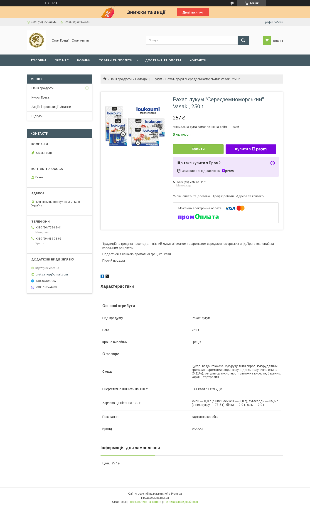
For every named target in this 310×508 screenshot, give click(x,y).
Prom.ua (176, 493)
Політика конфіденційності (180, 501)
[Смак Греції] (36, 48)
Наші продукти (121, 79)
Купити (198, 149)
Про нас (61, 60)
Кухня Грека (40, 97)
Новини (84, 60)
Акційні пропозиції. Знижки (51, 107)
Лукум (157, 79)
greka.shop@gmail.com (52, 274)
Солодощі (142, 79)
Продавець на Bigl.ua (155, 497)
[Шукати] (243, 40)
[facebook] (102, 277)
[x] (107, 277)
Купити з (243, 149)
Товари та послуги (116, 60)
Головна (38, 60)
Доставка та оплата (163, 60)
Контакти (198, 60)
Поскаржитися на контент (145, 501)
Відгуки (37, 116)
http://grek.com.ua (47, 268)
